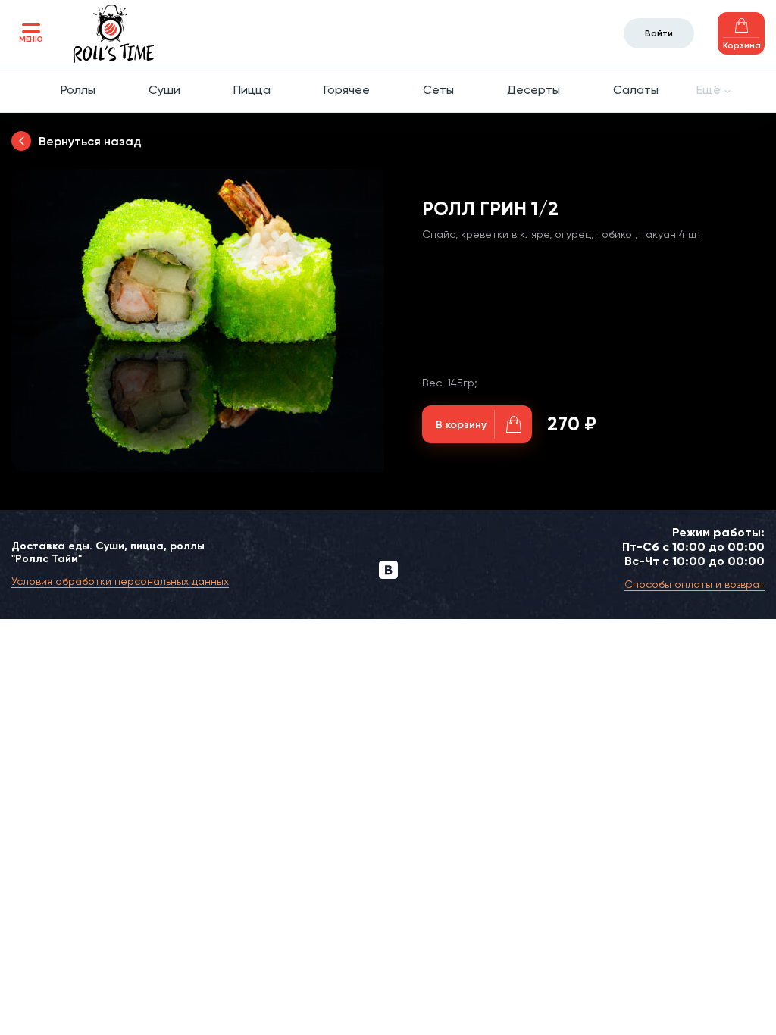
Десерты (533, 90)
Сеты (438, 90)
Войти (659, 33)
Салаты (636, 90)
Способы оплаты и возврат (694, 584)
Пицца (252, 90)
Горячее (347, 90)
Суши (164, 90)
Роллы (78, 90)
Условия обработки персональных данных (120, 581)
